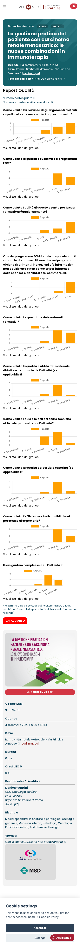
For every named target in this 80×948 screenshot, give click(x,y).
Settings (40, 937)
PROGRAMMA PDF (42, 692)
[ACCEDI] (73, 6)
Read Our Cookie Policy (43, 916)
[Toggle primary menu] (4, 6)
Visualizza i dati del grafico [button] (21, 148)
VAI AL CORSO (15, 621)
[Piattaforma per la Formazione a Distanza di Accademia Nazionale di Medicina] (48, 7)
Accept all (40, 927)
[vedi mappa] (31, 73)
